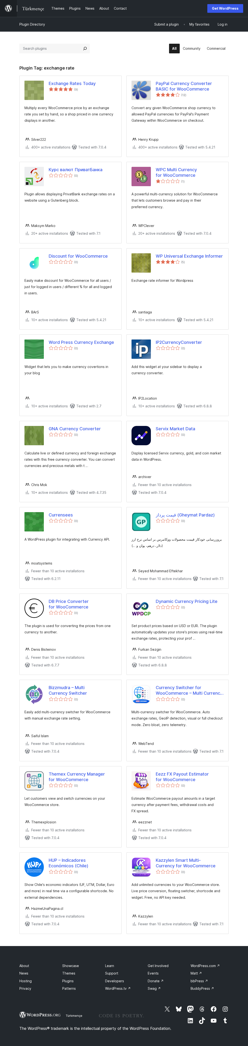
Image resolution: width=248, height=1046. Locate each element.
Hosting (25, 981)
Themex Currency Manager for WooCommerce (77, 776)
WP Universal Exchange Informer (189, 256)
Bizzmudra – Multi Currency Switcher (68, 690)
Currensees (61, 514)
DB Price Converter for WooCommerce (69, 604)
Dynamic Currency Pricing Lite (186, 601)
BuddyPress (202, 988)
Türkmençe (74, 1016)
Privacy (25, 988)
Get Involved (158, 966)
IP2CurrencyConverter (179, 342)
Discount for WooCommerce (78, 256)
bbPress (199, 981)
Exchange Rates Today (72, 83)
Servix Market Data (175, 428)
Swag (154, 988)
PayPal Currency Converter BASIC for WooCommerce (184, 86)
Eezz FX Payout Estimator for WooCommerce (182, 776)
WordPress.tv (118, 988)
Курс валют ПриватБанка (75, 169)
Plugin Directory (32, 24)
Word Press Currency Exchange (81, 342)
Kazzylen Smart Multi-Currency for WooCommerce (186, 863)
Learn (109, 966)
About (24, 966)
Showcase (70, 966)
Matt (196, 973)
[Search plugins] (85, 48)
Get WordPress (225, 8)
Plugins (68, 981)
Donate (156, 981)
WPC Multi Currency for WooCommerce (176, 172)
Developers (114, 981)
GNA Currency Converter (75, 428)
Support (111, 973)
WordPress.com (205, 966)
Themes (68, 973)
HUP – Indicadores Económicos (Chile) (68, 863)
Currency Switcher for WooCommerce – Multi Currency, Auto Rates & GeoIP (190, 690)
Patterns (69, 988)
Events (153, 973)
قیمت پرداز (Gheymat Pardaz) (185, 514)
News (23, 973)
